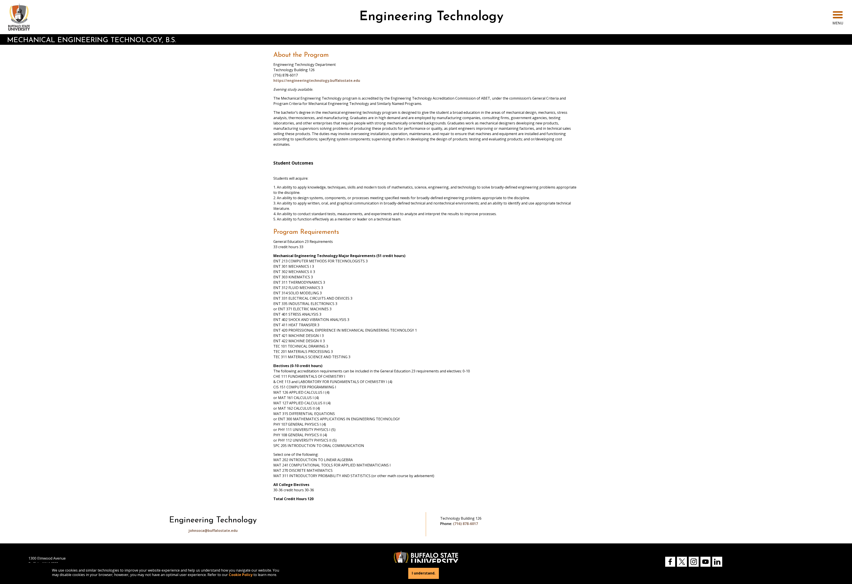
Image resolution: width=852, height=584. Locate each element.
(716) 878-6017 (465, 523)
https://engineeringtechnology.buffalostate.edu (316, 80)
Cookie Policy (240, 574)
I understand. (423, 573)
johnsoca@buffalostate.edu (213, 531)
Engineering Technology (431, 17)
